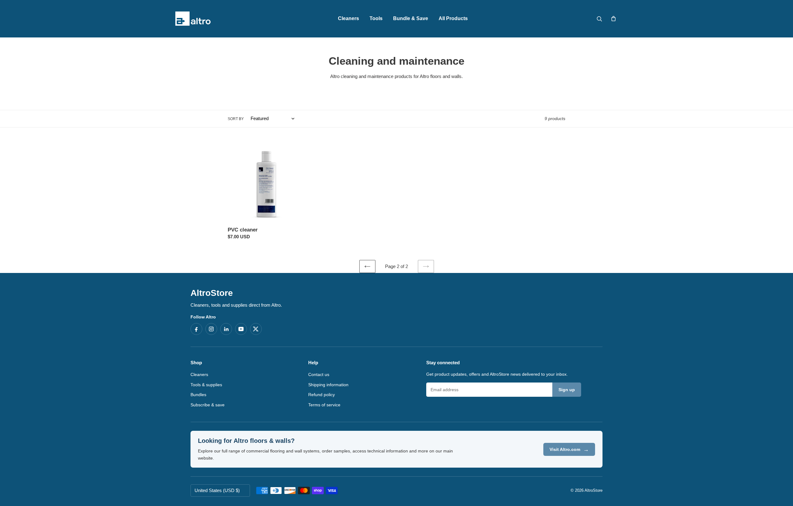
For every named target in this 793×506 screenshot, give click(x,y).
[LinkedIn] (226, 329)
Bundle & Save (410, 18)
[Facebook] (196, 329)
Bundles (198, 394)
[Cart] (613, 18)
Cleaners (348, 18)
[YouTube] (241, 329)
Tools (376, 18)
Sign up (567, 389)
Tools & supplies (206, 384)
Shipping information (328, 384)
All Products (453, 18)
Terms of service (324, 404)
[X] (256, 329)
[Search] (599, 18)
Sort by (236, 119)
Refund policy (321, 394)
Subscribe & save (208, 404)
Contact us (318, 374)
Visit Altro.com (569, 449)
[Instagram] (211, 329)
